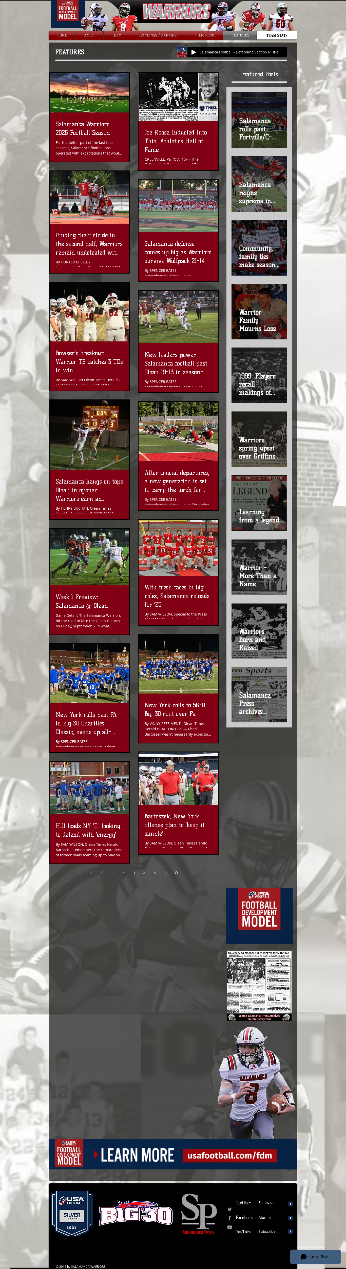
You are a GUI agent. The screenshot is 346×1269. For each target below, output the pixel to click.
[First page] (91, 872)
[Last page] (176, 872)
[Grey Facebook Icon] (230, 1218)
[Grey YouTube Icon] (230, 1227)
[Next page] (165, 872)
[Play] (193, 52)
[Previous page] (101, 872)
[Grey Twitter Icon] (230, 1209)
